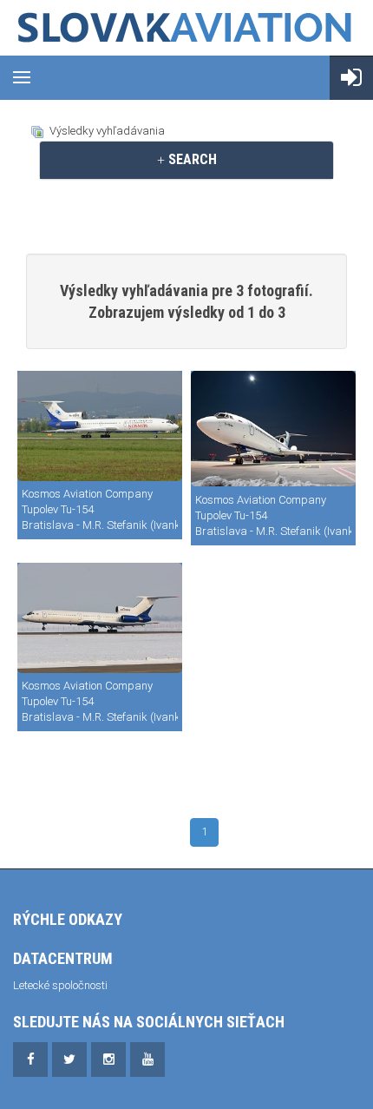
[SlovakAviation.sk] (186, 28)
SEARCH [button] (191, 159)
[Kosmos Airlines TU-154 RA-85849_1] (99, 426)
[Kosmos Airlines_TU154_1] (273, 428)
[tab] (186, 160)
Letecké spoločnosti (60, 985)
